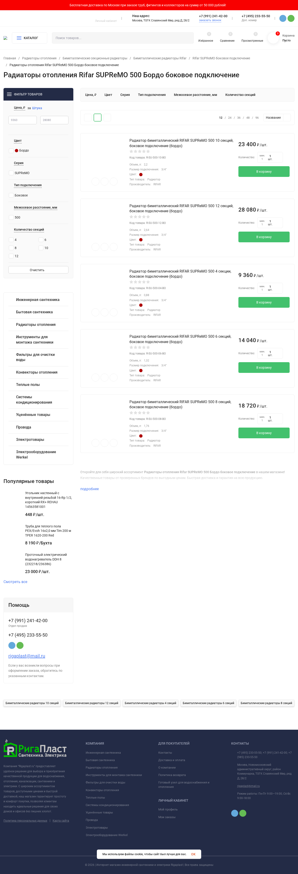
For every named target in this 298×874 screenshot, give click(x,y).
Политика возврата (172, 775)
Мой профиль (168, 809)
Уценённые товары (99, 812)
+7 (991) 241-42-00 (213, 16)
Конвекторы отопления (102, 790)
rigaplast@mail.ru (26, 656)
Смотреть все (15, 582)
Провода (92, 820)
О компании (167, 767)
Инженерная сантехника (103, 752)
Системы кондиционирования (107, 805)
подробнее (90, 489)
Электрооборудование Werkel (107, 835)
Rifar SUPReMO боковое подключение (221, 58)
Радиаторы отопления (39, 58)
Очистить (37, 270)
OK (193, 854)
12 (16, 256)
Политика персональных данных (25, 820)
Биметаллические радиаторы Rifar (159, 58)
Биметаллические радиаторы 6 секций (208, 703)
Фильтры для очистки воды (105, 782)
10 (46, 248)
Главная (9, 58)
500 (17, 217)
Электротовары (97, 827)
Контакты (165, 752)
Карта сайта (61, 820)
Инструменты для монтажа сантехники (114, 775)
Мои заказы (167, 817)
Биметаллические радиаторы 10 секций (32, 703)
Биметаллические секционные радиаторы (95, 58)
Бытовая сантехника (100, 760)
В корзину (264, 171)
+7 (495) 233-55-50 (256, 16)
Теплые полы (95, 797)
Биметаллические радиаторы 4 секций (150, 703)
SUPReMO (22, 173)
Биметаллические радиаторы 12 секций (91, 703)
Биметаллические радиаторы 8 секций (266, 703)
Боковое (21, 195)
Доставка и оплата (171, 760)
